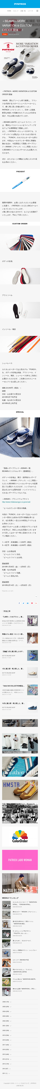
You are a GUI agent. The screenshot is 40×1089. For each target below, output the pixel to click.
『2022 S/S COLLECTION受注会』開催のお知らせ (19, 686)
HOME (9, 11)
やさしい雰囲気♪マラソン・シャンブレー (25, 950)
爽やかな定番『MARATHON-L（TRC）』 (25, 989)
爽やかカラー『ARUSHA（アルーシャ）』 (25, 912)
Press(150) (4, 591)
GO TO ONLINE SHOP (8, 655)
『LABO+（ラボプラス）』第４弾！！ (15, 617)
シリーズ (30, 11)
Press (5, 34)
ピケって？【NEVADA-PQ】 (21, 960)
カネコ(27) (10, 591)
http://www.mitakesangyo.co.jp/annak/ (16, 502)
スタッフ (15, 11)
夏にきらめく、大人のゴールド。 (22, 940)
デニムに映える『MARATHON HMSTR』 (24, 979)
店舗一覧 (23, 11)
